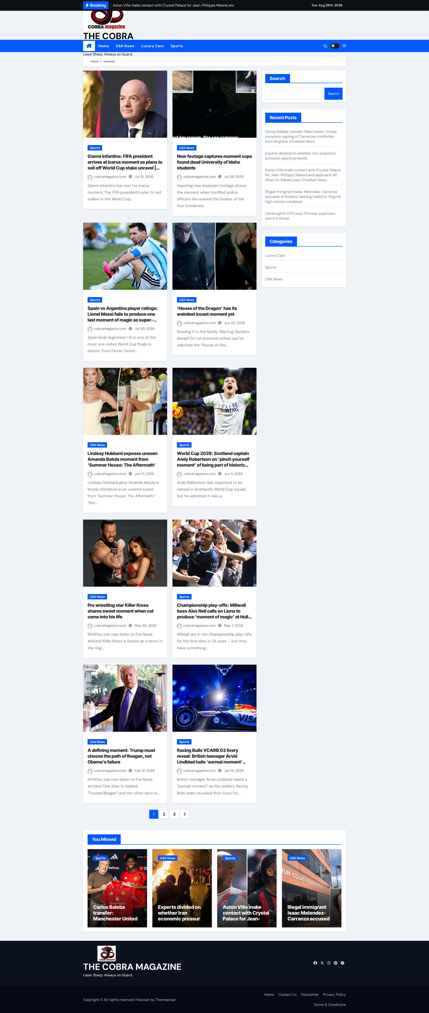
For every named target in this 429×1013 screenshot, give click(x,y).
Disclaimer (310, 994)
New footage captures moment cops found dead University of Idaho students (214, 162)
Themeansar (166, 999)
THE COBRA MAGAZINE (132, 967)
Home (103, 46)
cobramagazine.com (110, 176)
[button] (344, 46)
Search (278, 78)
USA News (125, 46)
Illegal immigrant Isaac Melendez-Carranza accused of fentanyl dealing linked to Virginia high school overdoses (303, 196)
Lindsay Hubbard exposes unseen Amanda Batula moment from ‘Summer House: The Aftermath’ (123, 459)
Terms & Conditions (330, 1004)
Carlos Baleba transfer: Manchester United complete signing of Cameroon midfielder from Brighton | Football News (300, 136)
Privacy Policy (334, 994)
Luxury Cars (152, 46)
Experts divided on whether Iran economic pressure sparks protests (300, 156)
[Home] (89, 46)
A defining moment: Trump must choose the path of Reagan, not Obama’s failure (121, 756)
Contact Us (287, 994)
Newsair (143, 999)
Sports (177, 46)
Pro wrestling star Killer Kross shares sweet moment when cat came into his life (121, 611)
